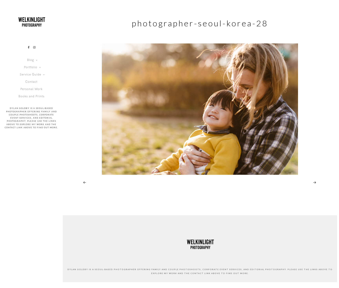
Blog (30, 60)
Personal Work (31, 89)
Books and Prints (31, 96)
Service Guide (30, 74)
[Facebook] (29, 47)
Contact (31, 82)
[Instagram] (34, 47)
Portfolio (30, 67)
